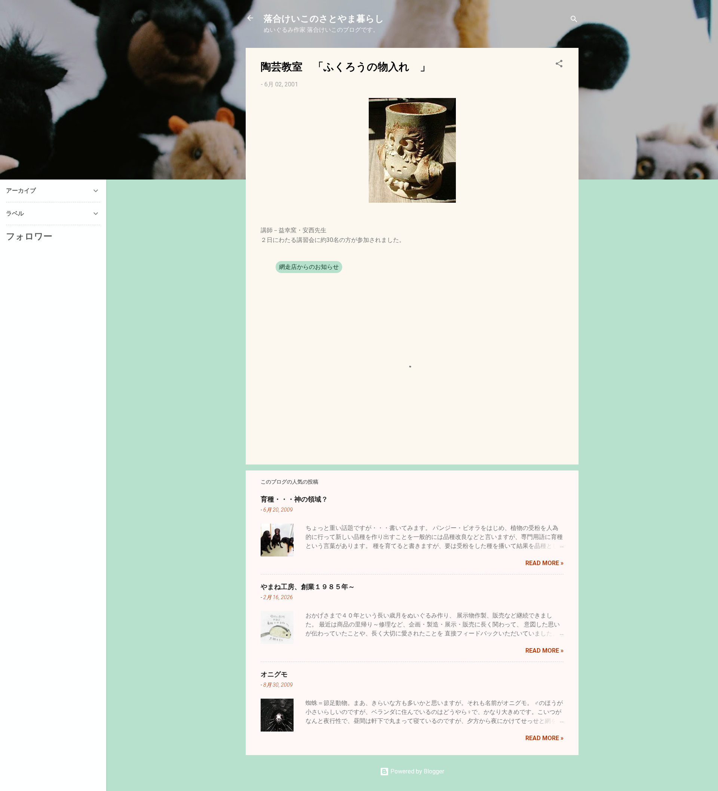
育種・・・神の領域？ (294, 498)
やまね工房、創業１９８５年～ (308, 586)
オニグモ (274, 673)
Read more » (544, 563)
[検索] (574, 20)
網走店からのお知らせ (309, 266)
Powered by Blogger (416, 771)
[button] (559, 65)
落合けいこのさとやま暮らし (324, 18)
